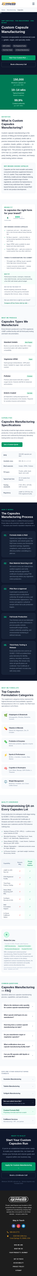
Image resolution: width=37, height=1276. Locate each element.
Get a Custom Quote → (12, 444)
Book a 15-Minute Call (18, 1175)
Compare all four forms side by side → (16, 303)
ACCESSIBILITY (18, 1263)
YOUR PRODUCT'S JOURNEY (18, 1252)
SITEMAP (18, 1270)
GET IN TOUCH (18, 1259)
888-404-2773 (14, 1232)
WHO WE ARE (18, 1245)
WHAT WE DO (18, 1248)
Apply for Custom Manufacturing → (18, 1166)
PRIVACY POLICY (18, 1266)
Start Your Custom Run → (18, 58)
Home (3, 10)
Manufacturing (11, 10)
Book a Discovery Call (18, 64)
